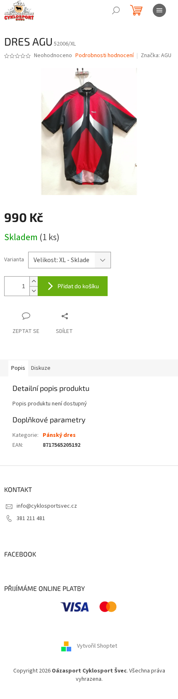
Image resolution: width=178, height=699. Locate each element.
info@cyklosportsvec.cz (47, 506)
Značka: (156, 55)
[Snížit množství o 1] (33, 291)
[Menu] (159, 10)
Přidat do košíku (78, 285)
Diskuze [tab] (41, 368)
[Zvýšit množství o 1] (33, 281)
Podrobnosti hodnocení (104, 56)
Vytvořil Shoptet (97, 646)
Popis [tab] (18, 368)
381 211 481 (31, 518)
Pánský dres (59, 435)
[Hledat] (116, 10)
